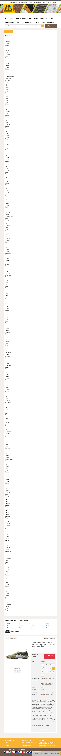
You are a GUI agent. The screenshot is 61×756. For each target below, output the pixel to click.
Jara (7, 288)
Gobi (7, 245)
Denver (7, 192)
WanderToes (8, 551)
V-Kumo (7, 532)
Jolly (7, 293)
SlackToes (8, 462)
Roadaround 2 (8, 431)
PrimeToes (8, 394)
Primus (7, 396)
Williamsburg (8, 554)
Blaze (7, 128)
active (42, 694)
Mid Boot (7, 337)
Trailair (7, 505)
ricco (7, 608)
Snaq (7, 464)
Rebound (8, 426)
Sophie (7, 472)
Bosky (7, 48)
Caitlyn (7, 148)
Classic (7, 170)
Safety (7, 440)
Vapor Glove (8, 547)
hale (7, 597)
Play (7, 385)
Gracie (7, 249)
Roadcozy (8, 433)
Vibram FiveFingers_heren (47, 684)
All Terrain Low (9, 96)
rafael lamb (8, 604)
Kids (30, 18)
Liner (7, 319)
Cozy (7, 181)
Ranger (7, 422)
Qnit (7, 415)
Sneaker (7, 466)
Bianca (7, 126)
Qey (7, 409)
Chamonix (8, 155)
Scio (7, 444)
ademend (43, 692)
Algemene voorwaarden (11, 740)
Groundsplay (8, 253)
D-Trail (7, 185)
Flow (7, 227)
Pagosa (7, 374)
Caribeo (7, 153)
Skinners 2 (8, 457)
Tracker (7, 499)
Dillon (7, 194)
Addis (7, 91)
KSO (7, 297)
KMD (7, 295)
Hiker (7, 266)
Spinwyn (7, 479)
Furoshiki (8, 623)
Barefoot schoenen (39, 18)
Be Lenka (8, 41)
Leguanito (8, 308)
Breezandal (8, 137)
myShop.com (46, 729)
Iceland (7, 280)
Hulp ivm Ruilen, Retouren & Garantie (18, 2)
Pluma (7, 387)
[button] (15, 671)
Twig (7, 518)
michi (7, 602)
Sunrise (7, 490)
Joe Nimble (8, 58)
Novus (7, 361)
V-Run (7, 538)
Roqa (7, 435)
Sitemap (7, 745)
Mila (7, 339)
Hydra (7, 271)
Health (7, 264)
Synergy (7, 496)
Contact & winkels (26, 745)
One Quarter (8, 365)
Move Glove (8, 347)
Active (7, 89)
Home (6, 18)
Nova (7, 359)
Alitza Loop (33, 627)
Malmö (7, 330)
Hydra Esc (8, 273)
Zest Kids (8, 575)
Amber (7, 104)
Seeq (7, 451)
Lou (7, 323)
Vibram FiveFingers (9, 72)
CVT (7, 146)
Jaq (7, 286)
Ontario (7, 367)
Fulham (7, 229)
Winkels (42, 22)
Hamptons (8, 260)
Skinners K (8, 461)
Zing (7, 578)
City (7, 166)
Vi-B (47, 627)
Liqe (7, 321)
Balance (7, 113)
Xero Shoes (8, 80)
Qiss (7, 411)
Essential (8, 212)
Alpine (7, 100)
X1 (6, 564)
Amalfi (7, 102)
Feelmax (7, 52)
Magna (7, 328)
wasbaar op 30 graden (50, 692)
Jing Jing (7, 291)
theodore (8, 613)
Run (7, 437)
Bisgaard (7, 45)
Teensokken (28, 22)
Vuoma (7, 549)
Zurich (7, 580)
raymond (8, 606)
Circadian (8, 164)
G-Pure (7, 231)
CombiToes (8, 175)
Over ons (41, 740)
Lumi (7, 324)
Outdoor (7, 372)
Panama (7, 378)
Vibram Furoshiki (9, 74)
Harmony (8, 262)
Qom (7, 416)
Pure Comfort (8, 402)
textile (42, 689)
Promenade (8, 400)
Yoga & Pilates (8, 567)
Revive (7, 429)
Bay (7, 118)
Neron (7, 350)
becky (7, 588)
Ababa (7, 85)
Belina (7, 122)
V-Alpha (7, 529)
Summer (7, 488)
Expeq (7, 220)
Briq (7, 139)
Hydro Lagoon (8, 277)
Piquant (7, 383)
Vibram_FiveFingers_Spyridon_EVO (47, 678)
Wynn (7, 562)
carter (7, 591)
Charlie (7, 159)
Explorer (7, 221)
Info (36, 22)
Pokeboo (7, 67)
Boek (7, 47)
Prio (7, 398)
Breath (7, 135)
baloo (7, 582)
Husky (7, 269)
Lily (6, 315)
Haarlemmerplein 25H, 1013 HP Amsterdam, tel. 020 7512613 (46, 743)
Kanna (7, 299)
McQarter (8, 332)
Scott (7, 446)
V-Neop (7, 536)
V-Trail (32, 625)
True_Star (8, 516)
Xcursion (7, 565)
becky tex (8, 589)
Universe (8, 525)
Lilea (7, 313)
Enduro (7, 205)
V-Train (7, 543)
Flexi (7, 223)
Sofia (7, 470)
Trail (7, 501)
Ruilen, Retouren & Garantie (29, 742)
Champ (7, 157)
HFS (7, 256)
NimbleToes (8, 356)
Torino (7, 497)
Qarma (7, 405)
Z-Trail (7, 569)
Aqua (7, 107)
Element (7, 203)
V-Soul (7, 540)
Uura (7, 527)
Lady (7, 306)
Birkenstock (8, 43)
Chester (7, 161)
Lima (7, 317)
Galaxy (7, 234)
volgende (52, 638)
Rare (7, 424)
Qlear (7, 413)
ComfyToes (8, 177)
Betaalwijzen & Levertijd (28, 740)
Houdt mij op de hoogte (49, 656)
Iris (6, 284)
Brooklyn (7, 142)
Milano (7, 341)
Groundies (8, 54)
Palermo (7, 376)
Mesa (7, 334)
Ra (6, 420)
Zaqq (7, 82)
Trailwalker (8, 510)
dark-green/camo (44, 697)
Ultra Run (8, 521)
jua (7, 600)
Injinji (7, 56)
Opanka (7, 369)
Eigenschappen (9, 22)
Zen (7, 571)
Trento (7, 514)
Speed (7, 475)
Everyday (8, 214)
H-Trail (7, 255)
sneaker (43, 687)
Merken (19, 22)
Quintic (7, 418)
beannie (7, 586)
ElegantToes (8, 201)
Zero (7, 573)
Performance (8, 380)
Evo (7, 218)
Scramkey (8, 450)
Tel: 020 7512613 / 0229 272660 (49, 2)
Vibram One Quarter (10, 76)
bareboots (8, 584)
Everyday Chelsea (9, 216)
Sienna (7, 455)
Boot (7, 133)
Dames (17, 18)
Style (7, 486)
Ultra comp (8, 523)
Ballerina (7, 115)
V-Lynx (7, 534)
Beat (7, 120)
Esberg (7, 210)
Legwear (7, 310)
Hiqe (7, 267)
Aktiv (7, 93)
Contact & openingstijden (35, 2)
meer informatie (56, 753)
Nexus (7, 354)
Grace (7, 247)
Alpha (7, 98)
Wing (7, 556)
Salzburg (7, 442)
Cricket (7, 183)
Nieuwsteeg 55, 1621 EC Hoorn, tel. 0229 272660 (47, 746)
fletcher (7, 595)
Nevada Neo (8, 352)
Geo (7, 236)
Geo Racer (8, 240)
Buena (7, 144)
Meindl (7, 63)
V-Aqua (21, 625)
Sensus (7, 453)
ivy (6, 599)
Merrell (7, 65)
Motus (7, 345)
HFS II (7, 258)
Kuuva (7, 304)
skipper (7, 610)
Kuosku (7, 302)
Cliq (7, 172)
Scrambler (8, 448)
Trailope (7, 507)
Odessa (7, 363)
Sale (11, 18)
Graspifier (8, 251)
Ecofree (7, 199)
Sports (7, 481)
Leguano (7, 61)
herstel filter (8, 31)
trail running (46, 694)
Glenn (7, 242)
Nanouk (7, 348)
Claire (7, 168)
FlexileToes (8, 225)
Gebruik (50, 18)
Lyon (7, 326)
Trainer (7, 512)
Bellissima (8, 124)
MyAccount (50, 22)
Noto (7, 358)
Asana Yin (8, 109)
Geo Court (8, 238)
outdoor (51, 694)
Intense (7, 282)
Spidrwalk (8, 477)
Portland (7, 391)
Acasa (7, 87)
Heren (24, 18)
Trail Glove (8, 503)
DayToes (8, 188)
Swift (7, 494)
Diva (7, 196)
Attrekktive (8, 111)
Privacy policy (8, 742)
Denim (7, 190)
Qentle (7, 407)
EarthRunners (8, 50)
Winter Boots (8, 558)
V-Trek (7, 545)
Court (7, 179)
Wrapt (7, 560)
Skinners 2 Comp (9, 459)
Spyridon (7, 483)
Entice (7, 207)
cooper (7, 593)
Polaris (7, 389)
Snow (7, 468)
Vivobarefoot (8, 78)
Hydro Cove (8, 275)
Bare (7, 117)
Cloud (7, 174)
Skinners (7, 69)
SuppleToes (8, 492)
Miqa (7, 343)
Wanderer (8, 553)
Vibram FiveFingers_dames (47, 683)
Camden (7, 150)
